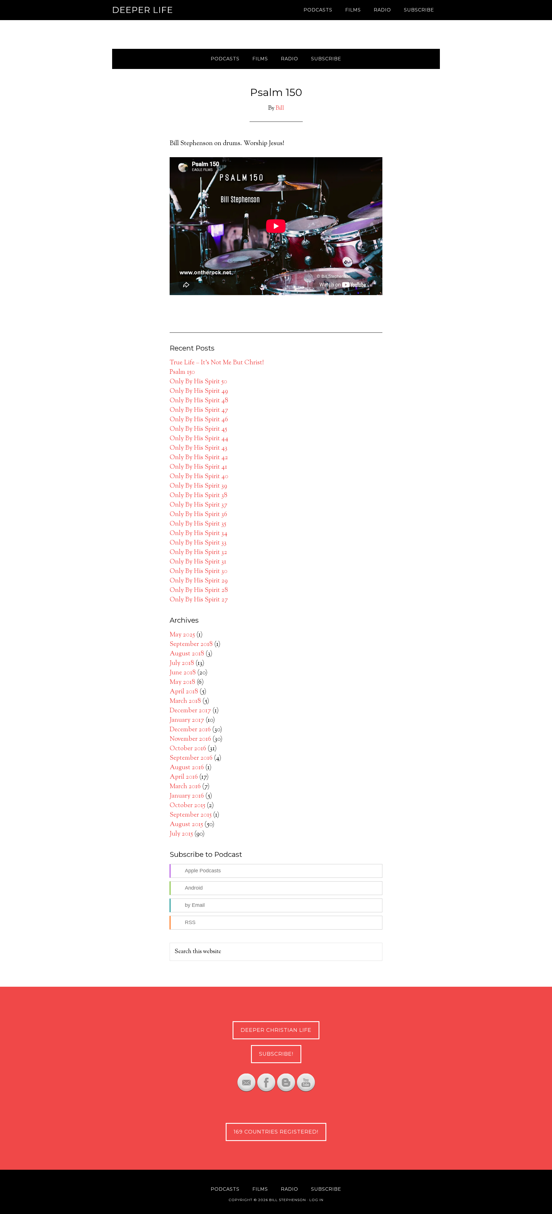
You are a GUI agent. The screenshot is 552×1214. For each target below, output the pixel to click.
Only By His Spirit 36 (198, 514)
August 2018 (187, 654)
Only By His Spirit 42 (199, 457)
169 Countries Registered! (276, 1132)
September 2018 (191, 644)
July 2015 (181, 834)
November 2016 (190, 739)
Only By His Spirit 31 (198, 562)
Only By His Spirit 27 (199, 600)
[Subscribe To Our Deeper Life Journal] (246, 1090)
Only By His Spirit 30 (198, 571)
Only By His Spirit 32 (198, 552)
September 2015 (191, 815)
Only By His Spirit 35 (198, 524)
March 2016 (185, 786)
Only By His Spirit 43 (198, 448)
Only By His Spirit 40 (199, 476)
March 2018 (185, 701)
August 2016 (187, 767)
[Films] (306, 1090)
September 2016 (191, 758)
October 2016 (188, 748)
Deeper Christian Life (276, 1030)
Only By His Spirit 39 (198, 486)
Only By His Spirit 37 (198, 505)
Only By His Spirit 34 (198, 533)
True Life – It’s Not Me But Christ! (217, 363)
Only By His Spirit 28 (199, 590)
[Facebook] (266, 1090)
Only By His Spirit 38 (198, 495)
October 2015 (187, 805)
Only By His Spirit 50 (198, 381)
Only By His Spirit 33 (198, 543)
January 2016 (187, 796)
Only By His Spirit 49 (199, 391)
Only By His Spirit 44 (199, 438)
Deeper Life (142, 10)
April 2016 (184, 777)
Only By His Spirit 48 (199, 400)
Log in (316, 1200)
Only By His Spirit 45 (198, 429)
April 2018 (184, 692)
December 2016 (190, 729)
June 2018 (183, 673)
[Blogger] (286, 1090)
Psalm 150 (182, 372)
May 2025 (182, 635)
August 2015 (186, 824)
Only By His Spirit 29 (199, 581)
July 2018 (182, 663)
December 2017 (190, 710)
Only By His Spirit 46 (199, 419)
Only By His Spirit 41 (198, 467)
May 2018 (182, 682)
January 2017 (187, 720)
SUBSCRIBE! (276, 1054)
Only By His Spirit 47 (199, 410)
